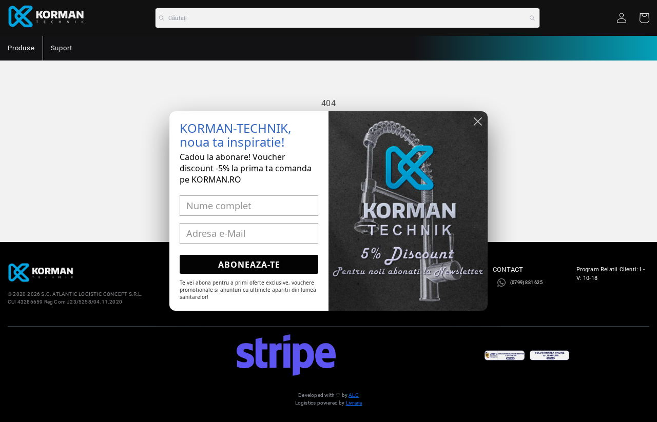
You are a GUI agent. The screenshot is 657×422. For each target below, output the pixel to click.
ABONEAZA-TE (249, 264)
